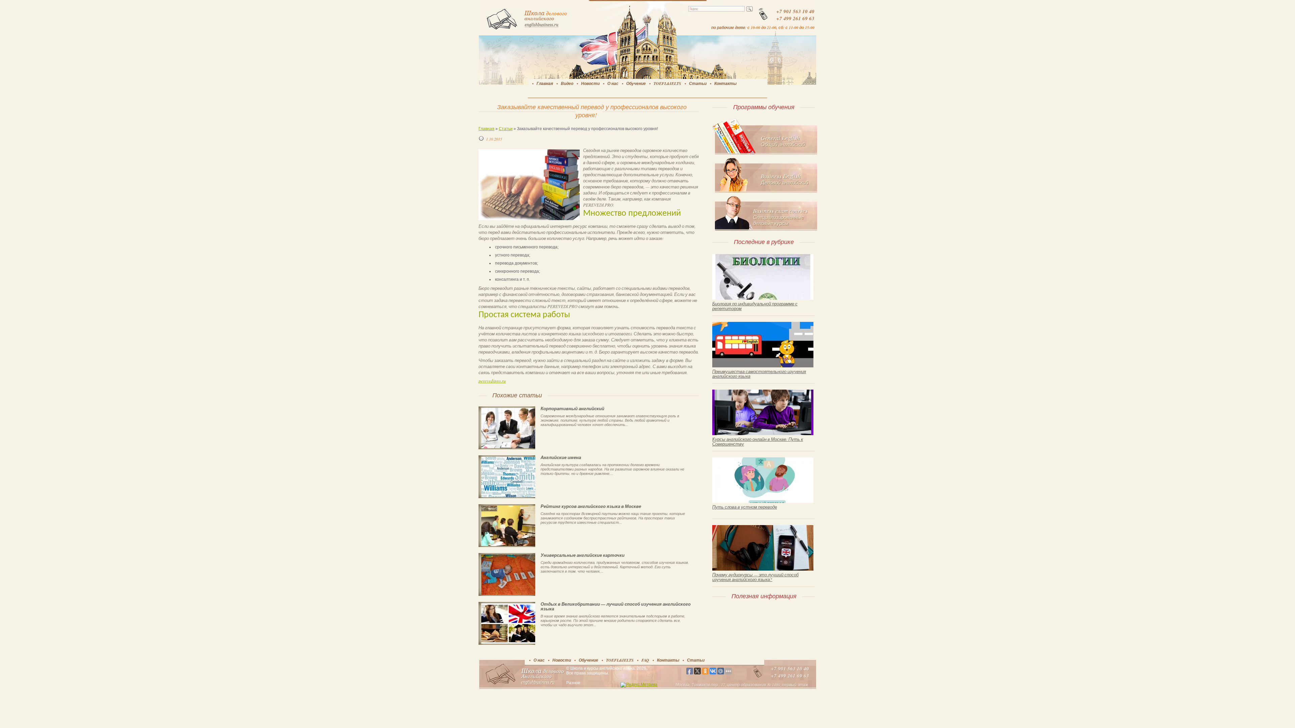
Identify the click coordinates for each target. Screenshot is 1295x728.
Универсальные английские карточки (583, 555)
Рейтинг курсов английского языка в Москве (591, 506)
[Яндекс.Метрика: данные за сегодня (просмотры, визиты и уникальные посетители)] (639, 685)
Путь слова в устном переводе (744, 507)
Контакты (725, 83)
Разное (573, 682)
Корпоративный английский (572, 408)
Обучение (636, 83)
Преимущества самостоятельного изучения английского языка (759, 373)
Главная (545, 83)
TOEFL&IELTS (667, 83)
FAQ (645, 660)
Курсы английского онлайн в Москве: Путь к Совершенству (757, 441)
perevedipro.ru (492, 381)
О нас (612, 83)
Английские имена (561, 457)
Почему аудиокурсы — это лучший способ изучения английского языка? (755, 577)
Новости (590, 83)
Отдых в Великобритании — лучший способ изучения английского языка (616, 606)
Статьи (698, 83)
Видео (567, 83)
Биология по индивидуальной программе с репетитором (755, 306)
